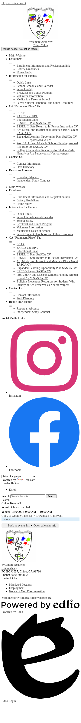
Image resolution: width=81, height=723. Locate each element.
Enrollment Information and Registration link (43, 65)
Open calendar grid (45, 525)
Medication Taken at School (33, 99)
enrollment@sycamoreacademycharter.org (26, 597)
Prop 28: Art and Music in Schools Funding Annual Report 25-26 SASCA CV (47, 145)
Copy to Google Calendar (17, 515)
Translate (29, 479)
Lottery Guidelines (28, 69)
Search (6, 496)
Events (6, 519)
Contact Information (28, 163)
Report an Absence (28, 177)
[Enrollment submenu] (10, 63)
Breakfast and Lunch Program (34, 92)
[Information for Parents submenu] (10, 80)
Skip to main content (14, 3)
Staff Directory (25, 167)
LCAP (20, 112)
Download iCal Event (49, 515)
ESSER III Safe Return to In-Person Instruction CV (47, 126)
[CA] (10, 110)
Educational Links (27, 119)
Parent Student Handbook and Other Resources (45, 102)
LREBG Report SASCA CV (34, 140)
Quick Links (24, 82)
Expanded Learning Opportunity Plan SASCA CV (47, 136)
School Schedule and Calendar (35, 85)
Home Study (24, 72)
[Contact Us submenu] (10, 161)
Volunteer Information (30, 96)
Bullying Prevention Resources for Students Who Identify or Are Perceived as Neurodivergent (46, 151)
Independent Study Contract (33, 180)
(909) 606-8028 (20, 574)
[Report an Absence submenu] (10, 174)
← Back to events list (16, 525)
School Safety (25, 89)
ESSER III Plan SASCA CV (34, 123)
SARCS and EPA (27, 116)
